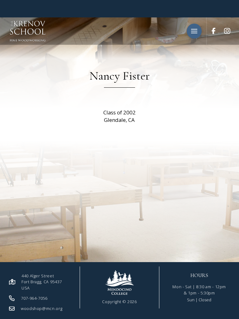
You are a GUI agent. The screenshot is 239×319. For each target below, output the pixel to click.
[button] (194, 31)
